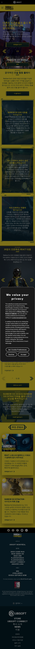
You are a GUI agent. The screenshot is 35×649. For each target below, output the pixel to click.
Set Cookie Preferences (17, 349)
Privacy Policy (21, 311)
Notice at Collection (11, 313)
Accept (23, 354)
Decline (11, 354)
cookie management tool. (19, 317)
